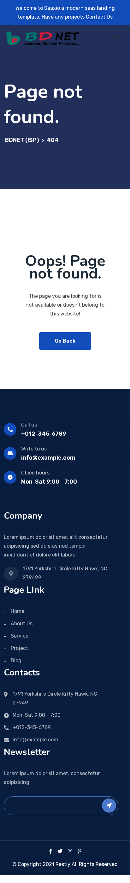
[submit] (109, 805)
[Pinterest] (79, 851)
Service (19, 636)
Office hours (35, 473)
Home (17, 611)
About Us (21, 624)
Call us (29, 425)
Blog (16, 660)
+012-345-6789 (43, 433)
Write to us (34, 449)
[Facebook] (50, 851)
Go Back (65, 341)
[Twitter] (59, 851)
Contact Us (99, 17)
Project (19, 648)
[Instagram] (70, 851)
